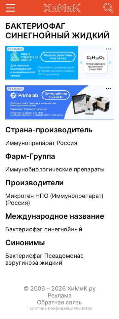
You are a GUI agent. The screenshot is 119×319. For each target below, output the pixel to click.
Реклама (60, 295)
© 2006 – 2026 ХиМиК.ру (59, 288)
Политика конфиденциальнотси (59, 308)
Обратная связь (59, 302)
